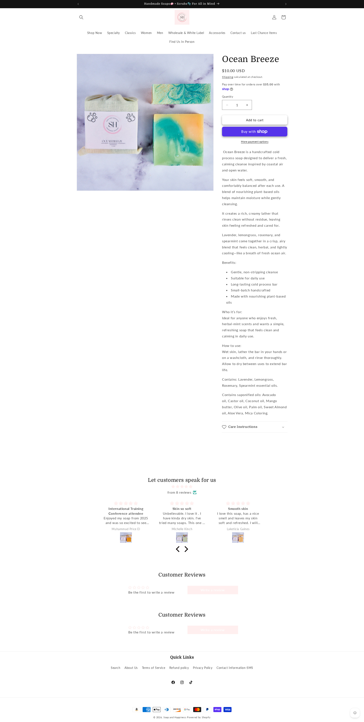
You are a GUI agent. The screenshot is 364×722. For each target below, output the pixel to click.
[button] (81, 17)
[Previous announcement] (78, 4)
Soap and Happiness (174, 717)
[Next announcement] (285, 4)
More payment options (254, 141)
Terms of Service (153, 668)
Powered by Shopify (199, 717)
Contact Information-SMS (235, 668)
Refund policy (179, 668)
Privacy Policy (202, 668)
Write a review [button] (213, 590)
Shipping (227, 76)
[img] (182, 487)
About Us (131, 668)
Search (115, 668)
